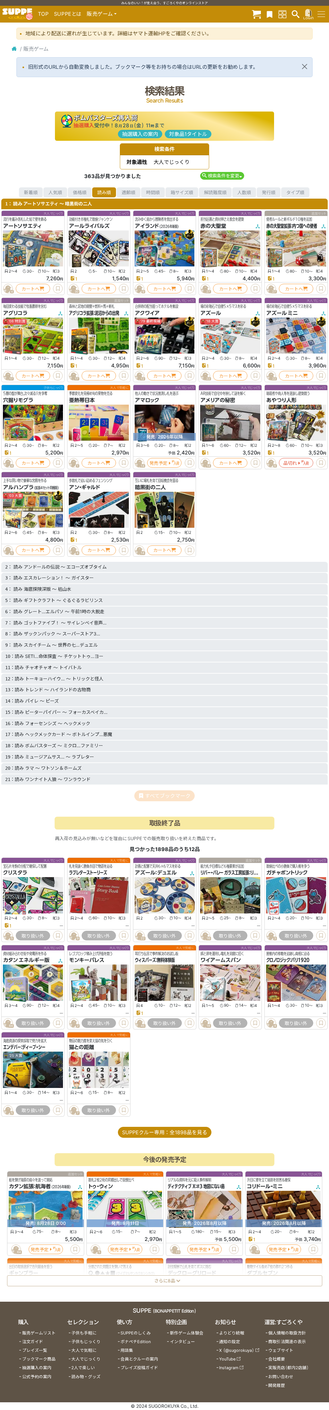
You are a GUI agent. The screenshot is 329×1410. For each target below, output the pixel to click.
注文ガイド (32, 1341)
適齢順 (128, 192)
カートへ (31, 289)
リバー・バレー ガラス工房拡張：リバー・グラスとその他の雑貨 (249, 873)
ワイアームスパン (220, 960)
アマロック (147, 400)
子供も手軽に (83, 1333)
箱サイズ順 (182, 192)
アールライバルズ (89, 226)
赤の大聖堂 (213, 226)
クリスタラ (15, 873)
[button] (222, 175)
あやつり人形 (281, 400)
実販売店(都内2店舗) (288, 1367)
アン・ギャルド (84, 487)
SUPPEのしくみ (135, 1333)
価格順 (79, 192)
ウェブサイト (280, 1350)
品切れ (290, 463)
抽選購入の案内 (140, 134)
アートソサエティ (22, 226)
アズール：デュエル (156, 873)
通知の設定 (229, 1341)
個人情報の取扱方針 (287, 1333)
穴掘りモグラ (18, 400)
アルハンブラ (18, 487)
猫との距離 (81, 1047)
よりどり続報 (231, 1333)
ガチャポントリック (287, 873)
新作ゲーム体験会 (186, 1333)
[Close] (304, 67)
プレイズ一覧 (34, 1350)
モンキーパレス (86, 960)
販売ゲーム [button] (100, 14)
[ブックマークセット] (269, 14)
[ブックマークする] (58, 288)
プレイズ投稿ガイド (139, 1367)
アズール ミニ (282, 313)
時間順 (153, 192)
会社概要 (276, 1359)
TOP (43, 14)
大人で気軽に (83, 1350)
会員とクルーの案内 (139, 1359)
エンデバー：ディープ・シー (24, 1047)
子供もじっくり (86, 1341)
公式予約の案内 (36, 1376)
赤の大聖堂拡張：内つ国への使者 (291, 226)
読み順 (104, 192)
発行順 (268, 192)
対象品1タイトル (188, 134)
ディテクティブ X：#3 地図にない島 (196, 1186)
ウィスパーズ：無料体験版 (155, 960)
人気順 (55, 192)
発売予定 (158, 463)
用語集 (126, 1350)
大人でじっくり (86, 1359)
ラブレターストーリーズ (88, 873)
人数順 (244, 192)
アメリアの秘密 (217, 400)
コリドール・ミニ (265, 1186)
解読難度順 (215, 192)
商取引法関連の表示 (287, 1341)
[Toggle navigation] (321, 14)
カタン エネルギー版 (26, 960)
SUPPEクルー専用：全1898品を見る (164, 1132)
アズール (210, 313)
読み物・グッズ (86, 1376)
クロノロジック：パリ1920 (287, 960)
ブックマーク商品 (39, 1359)
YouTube (227, 1359)
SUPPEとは (68, 14)
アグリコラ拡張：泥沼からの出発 (94, 313)
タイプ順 (295, 192)
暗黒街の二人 (150, 487)
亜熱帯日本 (82, 400)
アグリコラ (15, 313)
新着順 (31, 192)
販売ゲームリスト (39, 1333)
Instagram (228, 1367)
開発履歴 (276, 1385)
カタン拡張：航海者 (30, 1186)
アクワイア (147, 313)
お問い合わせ (280, 1376)
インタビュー (182, 1341)
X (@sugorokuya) (236, 1350)
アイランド (147, 226)
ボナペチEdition (135, 1341)
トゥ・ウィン (100, 1186)
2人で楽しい (83, 1367)
